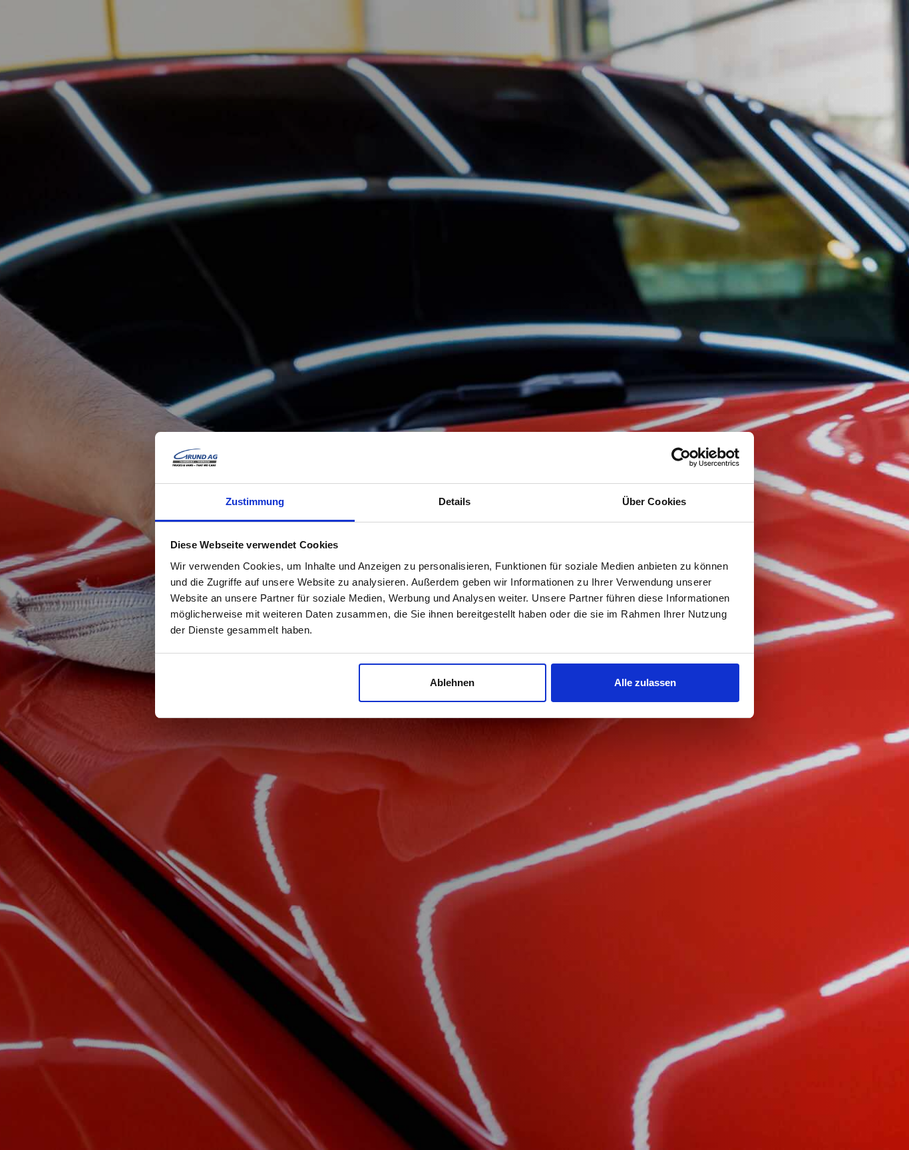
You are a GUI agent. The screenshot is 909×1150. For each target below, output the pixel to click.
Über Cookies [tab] (654, 501)
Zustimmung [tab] (255, 501)
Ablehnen (452, 682)
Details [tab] (455, 501)
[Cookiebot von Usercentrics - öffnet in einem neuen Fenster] (681, 457)
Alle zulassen (645, 682)
